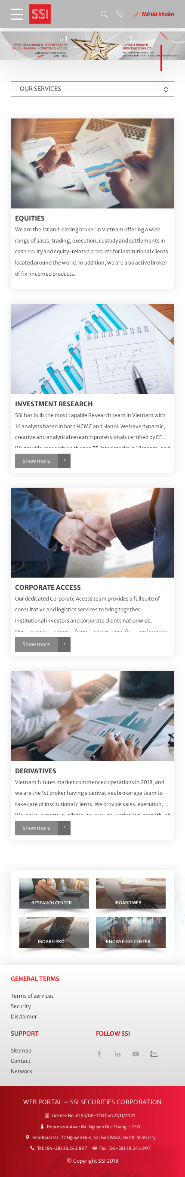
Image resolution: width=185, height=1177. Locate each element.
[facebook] (99, 1055)
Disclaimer (24, 1016)
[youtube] (136, 1055)
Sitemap (21, 1050)
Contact (21, 1061)
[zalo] (154, 1055)
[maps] (92, 163)
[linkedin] (117, 1055)
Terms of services (32, 996)
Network (21, 1071)
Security (21, 1006)
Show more (36, 461)
